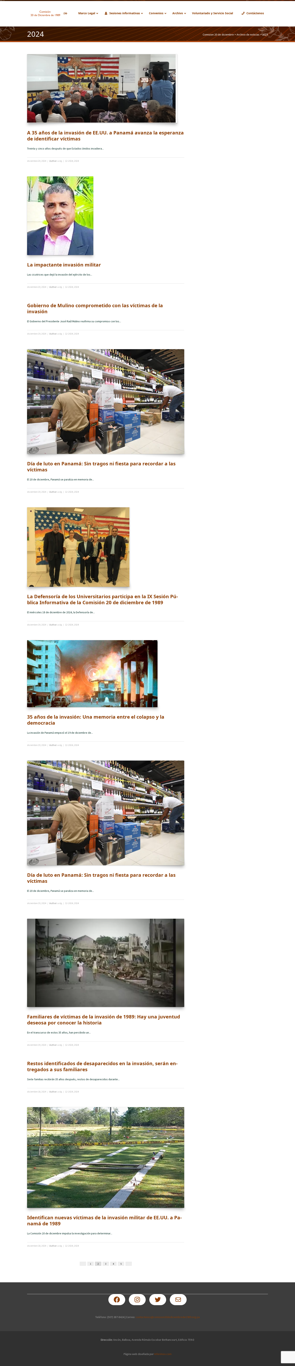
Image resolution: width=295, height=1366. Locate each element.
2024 (76, 160)
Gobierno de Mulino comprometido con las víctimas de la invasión (95, 308)
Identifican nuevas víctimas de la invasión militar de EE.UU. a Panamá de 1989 (104, 1220)
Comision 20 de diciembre (218, 34)
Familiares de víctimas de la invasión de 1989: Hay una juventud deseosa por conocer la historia (103, 1019)
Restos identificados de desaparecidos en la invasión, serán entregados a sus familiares (102, 1066)
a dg (59, 160)
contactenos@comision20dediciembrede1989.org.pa (168, 1317)
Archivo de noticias (248, 34)
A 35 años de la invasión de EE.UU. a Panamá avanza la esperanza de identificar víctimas (105, 135)
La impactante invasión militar (64, 264)
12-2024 (69, 160)
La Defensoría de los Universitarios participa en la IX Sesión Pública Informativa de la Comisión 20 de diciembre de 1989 (102, 599)
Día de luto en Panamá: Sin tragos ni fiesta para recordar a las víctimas (101, 466)
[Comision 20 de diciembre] (45, 13)
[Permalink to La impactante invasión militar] (60, 215)
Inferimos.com (163, 1354)
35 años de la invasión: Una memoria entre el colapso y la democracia (95, 719)
